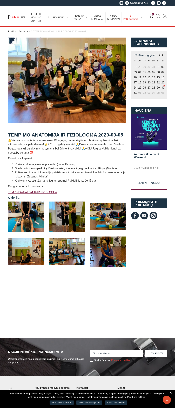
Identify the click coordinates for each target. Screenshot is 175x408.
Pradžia (12, 31)
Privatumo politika (120, 360)
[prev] (158, 54)
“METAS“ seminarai (97, 17)
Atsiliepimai (24, 31)
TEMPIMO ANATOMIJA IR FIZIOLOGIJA (32, 192)
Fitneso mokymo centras (36, 17)
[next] (163, 54)
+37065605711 (139, 2)
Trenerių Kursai (78, 17)
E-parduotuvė (131, 17)
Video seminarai (113, 17)
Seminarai (59, 17)
